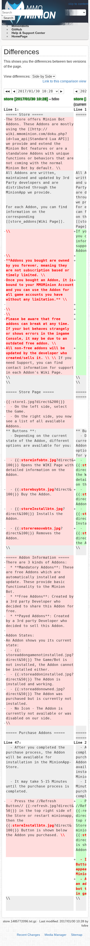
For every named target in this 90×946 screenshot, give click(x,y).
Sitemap (76, 934)
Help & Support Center (28, 33)
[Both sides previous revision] (7, 91)
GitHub (17, 29)
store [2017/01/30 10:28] (26, 99)
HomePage (20, 36)
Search (8, 18)
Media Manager (55, 934)
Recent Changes (28, 934)
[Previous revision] (14, 91)
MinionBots (20, 26)
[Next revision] (61, 91)
